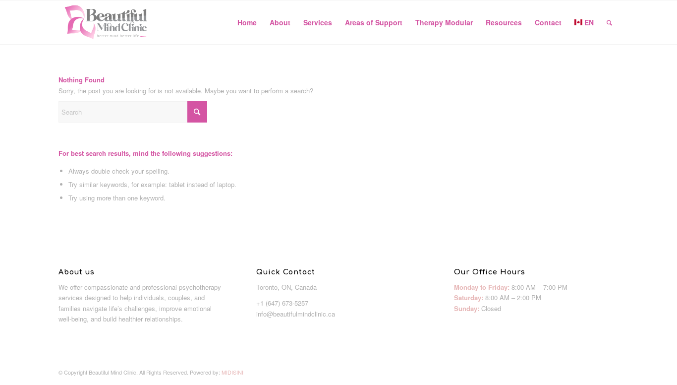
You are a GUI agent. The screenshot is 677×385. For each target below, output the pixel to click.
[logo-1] (106, 22)
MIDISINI (232, 372)
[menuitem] (247, 22)
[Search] (609, 22)
